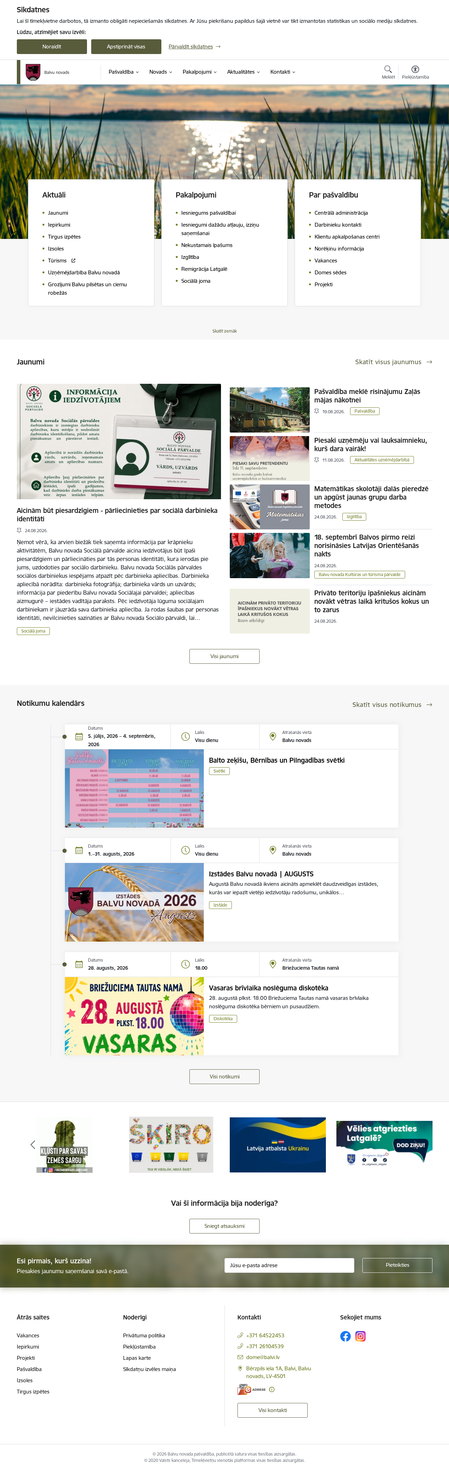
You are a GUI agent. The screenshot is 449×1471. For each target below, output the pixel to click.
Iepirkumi (28, 1346)
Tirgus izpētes (33, 1391)
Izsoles (25, 1380)
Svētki (219, 771)
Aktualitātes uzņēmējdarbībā (382, 459)
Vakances (28, 1335)
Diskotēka (223, 1018)
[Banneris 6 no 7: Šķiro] (65, 1144)
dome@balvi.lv (263, 1357)
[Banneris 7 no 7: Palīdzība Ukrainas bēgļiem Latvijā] (171, 1144)
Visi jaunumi (224, 656)
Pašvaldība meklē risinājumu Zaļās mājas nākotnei (367, 395)
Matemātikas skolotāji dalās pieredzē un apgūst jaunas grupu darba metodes (371, 497)
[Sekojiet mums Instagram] (360, 1336)
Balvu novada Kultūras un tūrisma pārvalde (360, 574)
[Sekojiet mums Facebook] (345, 1336)
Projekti (26, 1358)
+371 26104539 (265, 1346)
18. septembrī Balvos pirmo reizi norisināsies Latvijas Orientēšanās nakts (366, 545)
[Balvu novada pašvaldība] (47, 72)
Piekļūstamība (139, 1346)
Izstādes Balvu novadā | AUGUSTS (261, 874)
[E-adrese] (251, 1389)
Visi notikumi (225, 1076)
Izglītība (354, 516)
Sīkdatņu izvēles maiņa (149, 1369)
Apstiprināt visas (126, 46)
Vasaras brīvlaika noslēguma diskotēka (268, 988)
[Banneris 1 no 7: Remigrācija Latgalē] (278, 1144)
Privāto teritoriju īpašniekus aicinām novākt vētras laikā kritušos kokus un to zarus (371, 601)
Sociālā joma (33, 631)
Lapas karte (137, 1358)
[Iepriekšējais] (33, 1145)
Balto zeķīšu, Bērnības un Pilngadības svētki (277, 760)
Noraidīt (51, 46)
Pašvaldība (365, 411)
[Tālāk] (416, 1145)
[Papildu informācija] (271, 1389)
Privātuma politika (144, 1335)
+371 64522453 (265, 1335)
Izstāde (220, 905)
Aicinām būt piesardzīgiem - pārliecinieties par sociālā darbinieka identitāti (117, 514)
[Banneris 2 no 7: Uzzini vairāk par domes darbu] (384, 1144)
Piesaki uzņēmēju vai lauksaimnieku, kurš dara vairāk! (370, 444)
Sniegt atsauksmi (224, 1226)
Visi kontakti (273, 1410)
